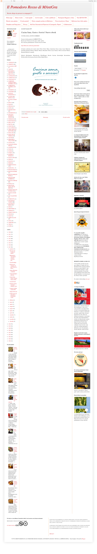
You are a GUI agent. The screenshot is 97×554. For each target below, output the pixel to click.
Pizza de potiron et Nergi (62, 21)
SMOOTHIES (11, 208)
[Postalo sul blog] (43, 112)
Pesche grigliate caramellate (15, 483)
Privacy (25, 24)
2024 (10, 336)
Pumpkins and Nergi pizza (13, 24)
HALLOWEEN (11, 128)
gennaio (11, 249)
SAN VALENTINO (12, 196)
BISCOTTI (10, 74)
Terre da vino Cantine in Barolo (12, 252)
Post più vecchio (66, 117)
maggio (11, 306)
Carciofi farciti (13, 281)
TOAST (10, 215)
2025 (10, 338)
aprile (11, 304)
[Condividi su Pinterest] (46, 112)
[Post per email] (39, 111)
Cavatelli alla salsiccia (15, 501)
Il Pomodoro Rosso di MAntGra (32, 6)
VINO (9, 224)
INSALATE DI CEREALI (11, 135)
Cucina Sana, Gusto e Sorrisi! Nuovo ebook (13, 278)
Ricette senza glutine (12, 21)
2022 (10, 332)
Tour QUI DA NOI (82, 18)
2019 (10, 326)
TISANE (10, 214)
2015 (10, 242)
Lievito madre (39, 18)
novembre (12, 319)
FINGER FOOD (11, 109)
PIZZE (9, 159)
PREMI (10, 163)
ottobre (11, 317)
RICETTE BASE (12, 169)
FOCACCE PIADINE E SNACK (11, 116)
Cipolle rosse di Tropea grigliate (15, 449)
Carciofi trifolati (13, 262)
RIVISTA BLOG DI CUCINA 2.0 (12, 190)
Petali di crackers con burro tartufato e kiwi (13, 285)
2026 (10, 341)
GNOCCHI (10, 126)
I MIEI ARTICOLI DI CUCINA (12, 130)
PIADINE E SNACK (11, 155)
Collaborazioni (68, 24)
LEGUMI (10, 137)
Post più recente (25, 117)
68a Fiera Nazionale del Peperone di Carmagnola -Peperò (45, 24)
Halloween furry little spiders (79, 21)
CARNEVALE (11, 77)
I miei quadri (28, 18)
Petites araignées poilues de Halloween (42, 21)
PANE (9, 149)
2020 (10, 328)
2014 (10, 240)
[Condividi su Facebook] (45, 112)
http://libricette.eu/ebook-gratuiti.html (30, 45)
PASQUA (10, 152)
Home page (9, 18)
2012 (10, 236)
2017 (10, 247)
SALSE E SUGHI (12, 192)
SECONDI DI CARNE (11, 201)
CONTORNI (11, 91)
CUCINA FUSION (12, 99)
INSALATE (10, 132)
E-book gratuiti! (24, 21)
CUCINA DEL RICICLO (11, 97)
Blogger (83, 538)
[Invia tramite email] (41, 112)
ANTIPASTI (11, 62)
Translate (84, 70)
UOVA (9, 220)
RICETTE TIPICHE (12, 180)
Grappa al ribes (15, 414)
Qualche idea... (11, 167)
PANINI (10, 151)
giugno (11, 308)
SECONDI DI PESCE (11, 204)
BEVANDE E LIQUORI (11, 71)
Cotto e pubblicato (50, 18)
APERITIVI (11, 64)
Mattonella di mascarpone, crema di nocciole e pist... (13, 258)
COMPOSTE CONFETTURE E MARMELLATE (12, 82)
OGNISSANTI (11, 147)
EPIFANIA (10, 106)
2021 (10, 330)
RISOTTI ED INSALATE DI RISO (11, 187)
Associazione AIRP (12, 66)
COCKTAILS (11, 79)
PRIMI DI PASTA (12, 164)
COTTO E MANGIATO (11, 94)
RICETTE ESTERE (12, 171)
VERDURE (10, 222)
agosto (11, 312)
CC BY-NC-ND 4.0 (11, 525)
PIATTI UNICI (11, 157)
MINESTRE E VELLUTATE (11, 140)
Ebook (26, 113)
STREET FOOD (12, 212)
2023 (10, 334)
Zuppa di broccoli (13, 291)
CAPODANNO (11, 75)
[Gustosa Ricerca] (80, 366)
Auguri (9, 69)
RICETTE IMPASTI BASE (12, 175)
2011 (10, 234)
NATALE (10, 142)
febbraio (11, 300)
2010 (10, 232)
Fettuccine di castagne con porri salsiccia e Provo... (13, 266)
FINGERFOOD (11, 112)
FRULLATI (10, 122)
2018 (10, 324)
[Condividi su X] (44, 112)
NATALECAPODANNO (12, 145)
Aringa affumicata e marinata (13, 271)
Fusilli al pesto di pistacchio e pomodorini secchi (13, 295)
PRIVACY (52, 533)
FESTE (9, 108)
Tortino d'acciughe (15, 349)
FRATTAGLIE (11, 120)
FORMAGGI (11, 119)
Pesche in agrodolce (15, 466)
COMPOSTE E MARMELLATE (12, 86)
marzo (11, 302)
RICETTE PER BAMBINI (11, 178)
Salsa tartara (15, 430)
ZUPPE (10, 226)
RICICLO (10, 183)
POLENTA (10, 161)
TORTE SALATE (12, 217)
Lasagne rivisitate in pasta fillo (13, 289)
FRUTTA (10, 124)
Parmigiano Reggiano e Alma (66, 18)
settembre (12, 315)
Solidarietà (10, 210)
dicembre (12, 321)
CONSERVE (11, 89)
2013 (10, 238)
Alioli (15, 364)
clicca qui (87, 279)
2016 (10, 245)
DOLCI (10, 102)
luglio (11, 310)
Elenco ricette (19, 18)
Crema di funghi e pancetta (13, 274)
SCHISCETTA (11, 199)
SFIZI (9, 207)
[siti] (80, 56)
